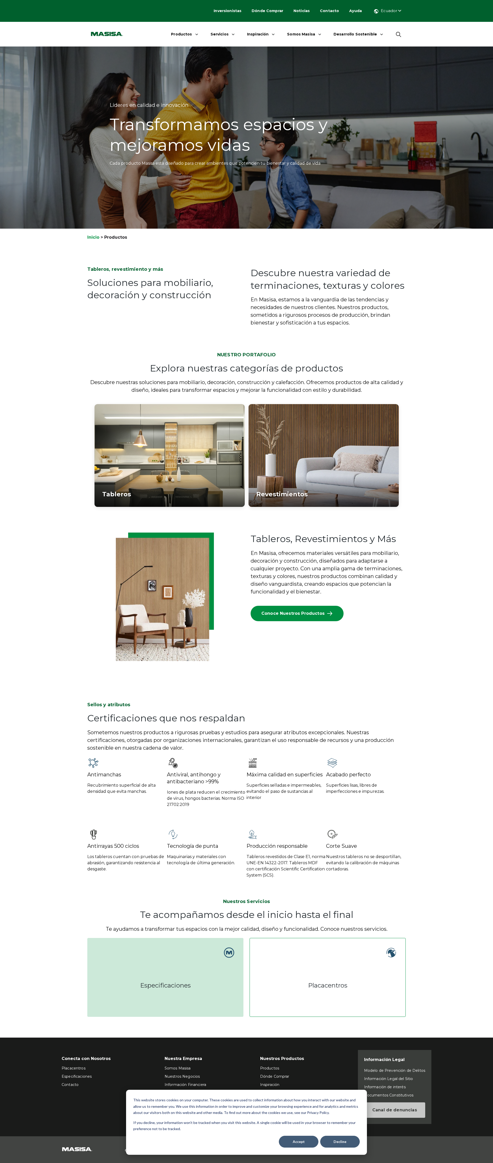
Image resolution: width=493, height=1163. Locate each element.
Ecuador (389, 10)
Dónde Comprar (267, 10)
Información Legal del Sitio (388, 1078)
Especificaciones (77, 1076)
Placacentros (74, 1068)
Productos (181, 34)
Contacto (329, 10)
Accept (299, 1141)
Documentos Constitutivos (388, 1095)
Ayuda (355, 10)
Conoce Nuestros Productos (293, 613)
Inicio (93, 237)
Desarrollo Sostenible (355, 34)
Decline (340, 1141)
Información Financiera (185, 1084)
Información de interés (385, 1087)
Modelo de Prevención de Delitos (394, 1070)
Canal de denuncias (394, 1110)
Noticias (301, 10)
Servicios (220, 34)
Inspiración (258, 34)
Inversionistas (227, 10)
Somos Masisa (301, 34)
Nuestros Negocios (182, 1076)
